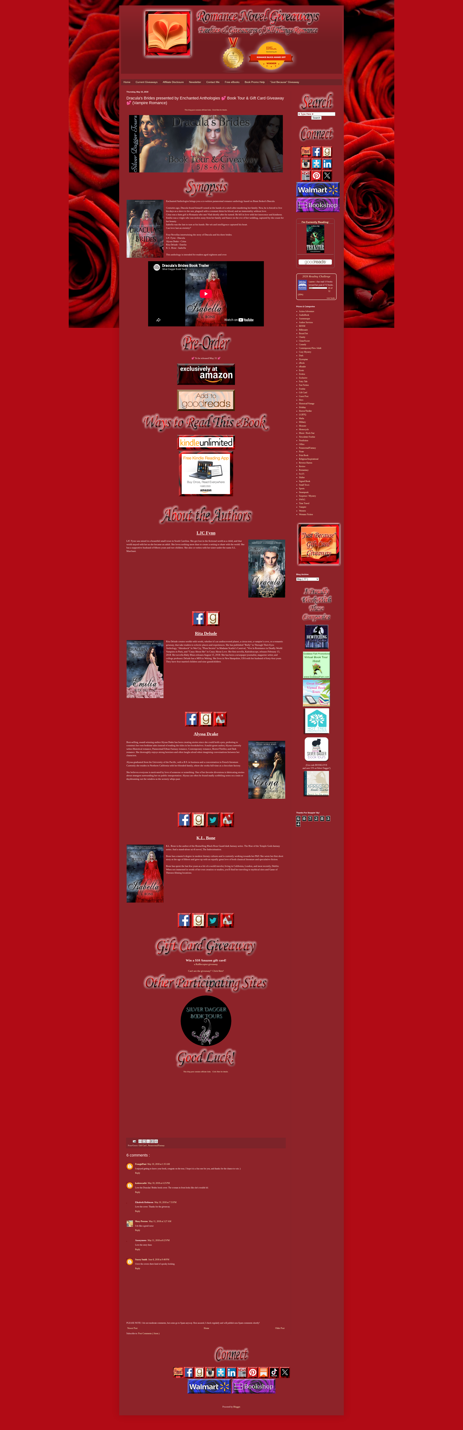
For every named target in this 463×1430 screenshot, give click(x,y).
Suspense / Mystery (307, 496)
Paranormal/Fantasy (156, 1145)
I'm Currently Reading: (315, 222)
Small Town (304, 485)
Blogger (236, 1407)
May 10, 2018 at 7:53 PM (165, 1202)
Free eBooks (232, 82)
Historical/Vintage (306, 403)
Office (301, 444)
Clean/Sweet (304, 341)
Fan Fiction (304, 385)
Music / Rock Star (307, 433)
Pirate (301, 451)
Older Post (279, 1328)
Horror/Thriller (305, 411)
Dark (301, 355)
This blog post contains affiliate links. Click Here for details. (206, 110)
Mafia (301, 418)
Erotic (301, 370)
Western (302, 511)
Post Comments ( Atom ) (149, 1333)
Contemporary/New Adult (310, 348)
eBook (302, 363)
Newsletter (195, 82)
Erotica (302, 374)
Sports (302, 488)
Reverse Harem (305, 463)
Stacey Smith (141, 1259)
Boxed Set (303, 333)
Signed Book (304, 481)
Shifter (302, 477)
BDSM (302, 326)
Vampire (302, 507)
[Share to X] (148, 1141)
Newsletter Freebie (307, 437)
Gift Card (143, 1145)
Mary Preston (141, 1221)
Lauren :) (313, 281)
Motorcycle (304, 429)
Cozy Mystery (305, 352)
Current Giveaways (147, 82)
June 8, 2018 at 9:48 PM (158, 1259)
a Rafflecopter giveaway (206, 964)
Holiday (302, 407)
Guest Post (303, 396)
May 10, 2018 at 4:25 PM (159, 1183)
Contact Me (213, 82)
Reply (137, 1173)
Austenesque (304, 318)
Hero (301, 400)
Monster (302, 426)
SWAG (302, 499)
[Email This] (140, 1141)
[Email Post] (134, 1141)
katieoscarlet (141, 1183)
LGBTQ (302, 414)
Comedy (302, 344)
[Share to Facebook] (152, 1141)
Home (127, 82)
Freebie (302, 389)
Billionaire (303, 330)
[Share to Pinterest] (156, 1141)
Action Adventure (306, 311)
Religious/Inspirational (308, 459)
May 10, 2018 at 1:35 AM (158, 1164)
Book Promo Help (255, 82)
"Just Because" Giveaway (284, 82)
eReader (302, 366)
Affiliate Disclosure (173, 82)
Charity (302, 337)
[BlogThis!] (144, 1141)
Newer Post (132, 1328)
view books (331, 298)
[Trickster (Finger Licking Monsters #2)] (315, 252)
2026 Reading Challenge (316, 276)
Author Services (306, 322)
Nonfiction (303, 440)
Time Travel (304, 503)
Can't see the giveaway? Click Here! (206, 971)
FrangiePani (140, 1164)
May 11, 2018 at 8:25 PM (159, 1240)
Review (302, 466)
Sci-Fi (301, 474)
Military (302, 422)
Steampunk (304, 492)
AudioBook (304, 315)
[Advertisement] (205, 1102)
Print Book (303, 455)
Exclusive (303, 378)
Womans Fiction (306, 514)
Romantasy (304, 470)
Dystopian (303, 359)
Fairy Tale (303, 381)
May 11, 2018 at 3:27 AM (160, 1221)
